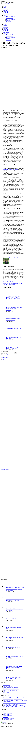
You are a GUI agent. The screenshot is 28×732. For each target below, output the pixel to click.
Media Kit (5, 691)
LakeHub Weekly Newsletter (10, 690)
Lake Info (10, 257)
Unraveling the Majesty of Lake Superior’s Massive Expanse (13, 678)
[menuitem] (5, 6)
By (16, 257)
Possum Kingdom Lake (8, 718)
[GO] (15, 353)
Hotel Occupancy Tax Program (10, 687)
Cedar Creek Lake (7, 713)
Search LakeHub (4, 351)
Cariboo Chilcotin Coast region (10, 169)
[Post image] (10, 294)
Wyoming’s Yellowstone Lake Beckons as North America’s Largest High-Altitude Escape (13, 297)
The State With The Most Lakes (13, 328)
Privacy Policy (6, 692)
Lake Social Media (7, 686)
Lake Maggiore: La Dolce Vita (13, 647)
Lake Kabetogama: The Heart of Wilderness (13, 705)
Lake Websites (6, 685)
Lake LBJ (5, 717)
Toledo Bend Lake (7, 719)
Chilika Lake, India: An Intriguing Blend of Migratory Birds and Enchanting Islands (14, 667)
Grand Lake (6, 714)
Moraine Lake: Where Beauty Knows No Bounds (13, 319)
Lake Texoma (6, 711)
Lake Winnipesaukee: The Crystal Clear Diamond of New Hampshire (14, 309)
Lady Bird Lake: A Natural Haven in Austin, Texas (12, 348)
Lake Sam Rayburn (7, 715)
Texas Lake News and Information (11, 689)
